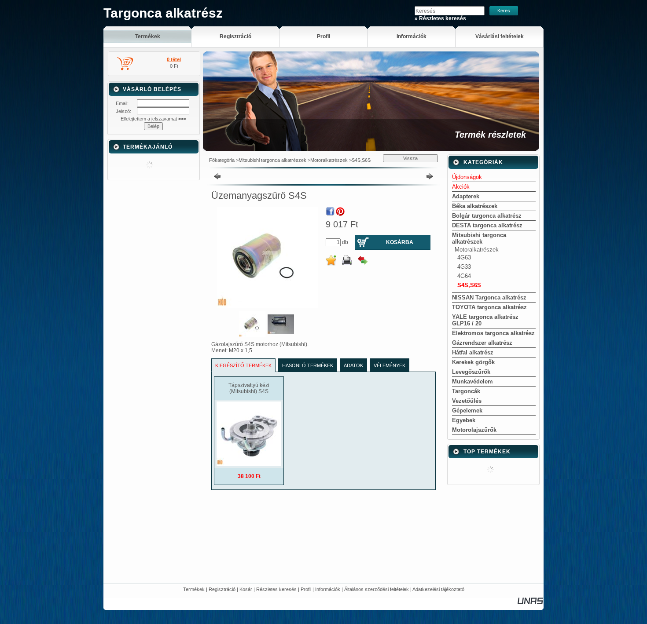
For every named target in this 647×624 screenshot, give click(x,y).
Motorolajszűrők (474, 430)
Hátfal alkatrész (472, 352)
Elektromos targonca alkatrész (493, 333)
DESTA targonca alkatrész (487, 225)
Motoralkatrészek (329, 160)
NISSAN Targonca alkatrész (489, 297)
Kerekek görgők (473, 362)
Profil (306, 589)
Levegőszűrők (471, 372)
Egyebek (463, 420)
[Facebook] (330, 211)
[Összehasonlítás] (362, 260)
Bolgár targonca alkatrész (487, 215)
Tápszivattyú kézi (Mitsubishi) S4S (248, 388)
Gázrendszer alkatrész (482, 342)
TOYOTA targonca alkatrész (489, 307)
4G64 (464, 276)
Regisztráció (222, 589)
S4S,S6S (361, 160)
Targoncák (466, 391)
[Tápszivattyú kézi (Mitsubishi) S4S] (249, 464)
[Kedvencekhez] (331, 260)
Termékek (194, 589)
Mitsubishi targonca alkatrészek (272, 160)
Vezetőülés (467, 401)
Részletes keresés (276, 589)
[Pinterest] (340, 211)
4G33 (464, 266)
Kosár (245, 589)
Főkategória (222, 160)
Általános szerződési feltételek (376, 589)
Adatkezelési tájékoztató (438, 589)
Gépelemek (467, 410)
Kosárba (399, 242)
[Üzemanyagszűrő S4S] (252, 335)
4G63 (464, 257)
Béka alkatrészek (474, 206)
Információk (327, 589)
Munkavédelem (472, 381)
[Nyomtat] (347, 260)
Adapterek (465, 196)
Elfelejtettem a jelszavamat (153, 118)
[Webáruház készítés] (530, 602)
